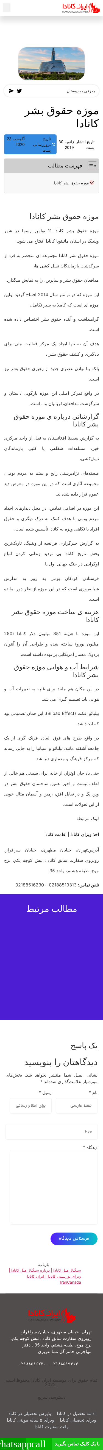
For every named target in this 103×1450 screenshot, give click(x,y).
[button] (6, 7)
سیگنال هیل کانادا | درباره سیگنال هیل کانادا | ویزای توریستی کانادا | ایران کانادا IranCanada (45, 1276)
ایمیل (45, 1092)
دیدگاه (90, 1147)
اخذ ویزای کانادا (85, 834)
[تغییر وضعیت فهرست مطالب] (89, 166)
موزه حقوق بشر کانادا (71, 183)
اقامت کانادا (55, 834)
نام (93, 1092)
